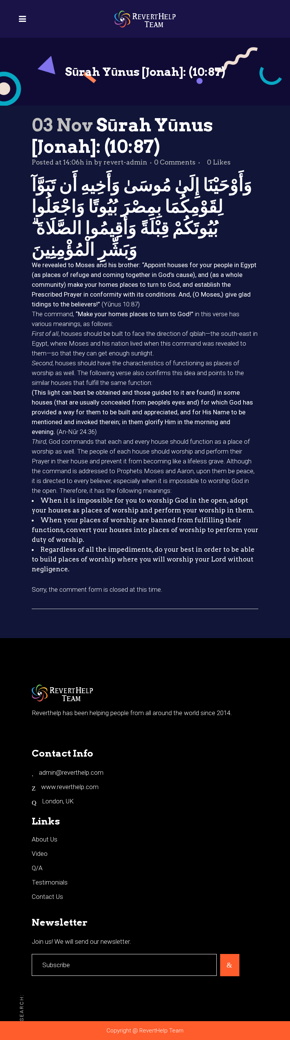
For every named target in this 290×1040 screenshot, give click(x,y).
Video (40, 853)
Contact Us (47, 896)
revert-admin (125, 162)
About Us (44, 839)
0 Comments (175, 162)
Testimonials (50, 882)
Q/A (37, 868)
